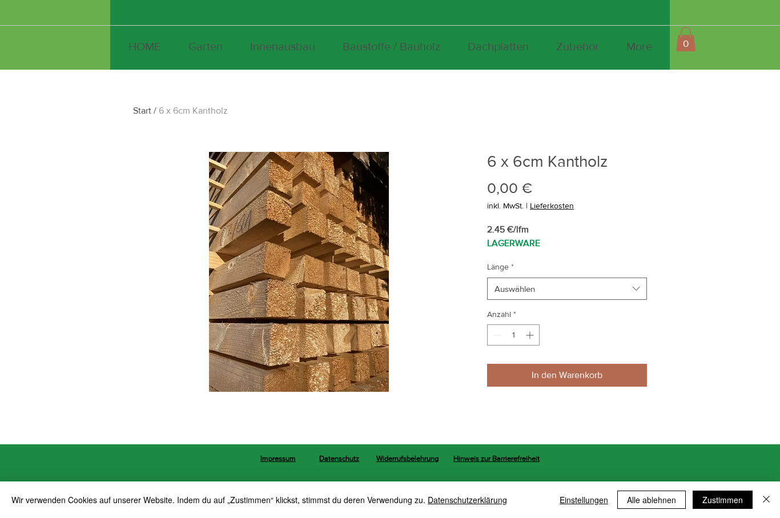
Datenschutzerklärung (467, 499)
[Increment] (531, 335)
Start (142, 110)
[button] (686, 39)
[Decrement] (496, 335)
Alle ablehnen (651, 499)
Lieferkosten (552, 205)
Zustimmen (722, 499)
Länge (500, 266)
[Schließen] (766, 500)
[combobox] (567, 289)
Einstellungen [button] (584, 499)
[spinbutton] (513, 335)
